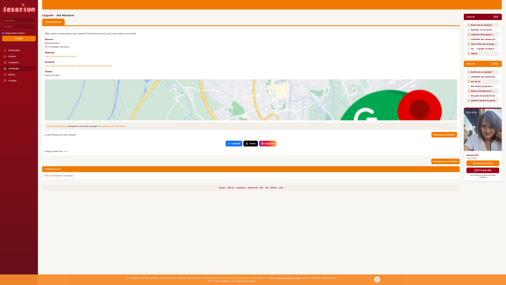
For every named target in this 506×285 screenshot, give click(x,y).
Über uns (230, 188)
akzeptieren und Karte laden (112, 126)
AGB (261, 188)
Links (281, 188)
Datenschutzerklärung (57, 126)
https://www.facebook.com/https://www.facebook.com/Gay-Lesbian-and (78, 65)
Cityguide (13, 68)
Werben (274, 188)
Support (222, 188)
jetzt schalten (483, 170)
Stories (12, 80)
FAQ (266, 188)
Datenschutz (253, 188)
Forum (12, 56)
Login (19, 38)
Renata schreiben (483, 163)
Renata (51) (472, 155)
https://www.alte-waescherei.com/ (61, 56)
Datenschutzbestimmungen (288, 278)
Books (11, 74)
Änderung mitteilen (444, 134)
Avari (65, 151)
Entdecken (14, 50)
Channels (13, 62)
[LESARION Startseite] (19, 8)
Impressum (241, 188)
